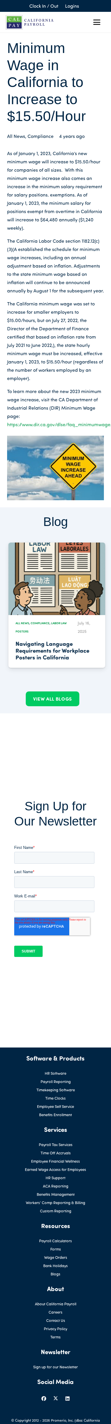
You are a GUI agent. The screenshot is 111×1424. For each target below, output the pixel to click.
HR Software (55, 1073)
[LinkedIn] (67, 1398)
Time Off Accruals (56, 1153)
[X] (56, 1398)
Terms (55, 1337)
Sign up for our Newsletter (55, 1367)
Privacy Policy (55, 1328)
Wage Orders (55, 1257)
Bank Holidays (55, 1265)
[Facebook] (44, 1398)
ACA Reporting (55, 1186)
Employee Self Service (55, 1106)
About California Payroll (55, 1303)
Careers (55, 1312)
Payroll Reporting (56, 1081)
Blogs (55, 1274)
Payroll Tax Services (56, 1144)
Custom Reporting (55, 1211)
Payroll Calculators (55, 1240)
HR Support (55, 1177)
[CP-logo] (29, 22)
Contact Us (55, 1320)
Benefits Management (56, 1194)
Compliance (41, 136)
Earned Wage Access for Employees (55, 1169)
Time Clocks (55, 1098)
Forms (55, 1249)
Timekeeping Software (55, 1089)
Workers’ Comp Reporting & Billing (55, 1202)
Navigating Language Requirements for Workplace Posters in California (51, 650)
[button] (96, 22)
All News (16, 136)
